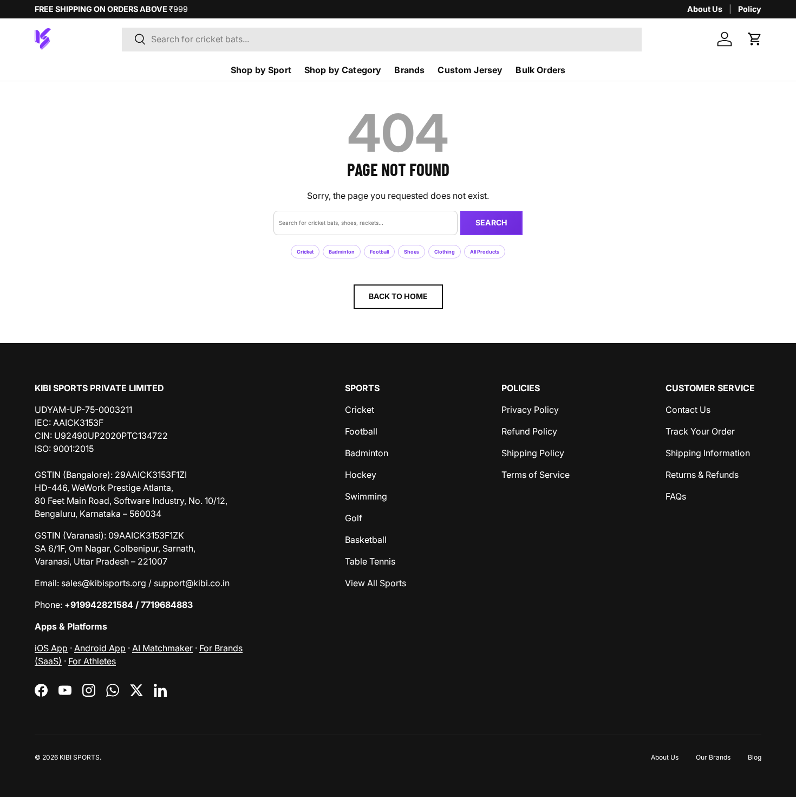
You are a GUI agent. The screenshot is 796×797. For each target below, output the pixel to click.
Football (379, 252)
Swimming (366, 496)
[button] (755, 39)
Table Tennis (370, 561)
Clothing (444, 252)
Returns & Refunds (702, 474)
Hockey (360, 474)
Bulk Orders (540, 69)
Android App (100, 648)
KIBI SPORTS (80, 757)
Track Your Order (700, 431)
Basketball (366, 539)
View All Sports (375, 583)
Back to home (398, 296)
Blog (754, 757)
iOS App (51, 648)
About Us (704, 9)
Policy (749, 9)
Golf (353, 518)
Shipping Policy (532, 453)
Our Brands (713, 757)
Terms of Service (535, 474)
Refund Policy (529, 431)
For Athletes (92, 661)
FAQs (675, 496)
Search (491, 222)
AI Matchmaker (162, 648)
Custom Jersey (470, 69)
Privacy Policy (530, 409)
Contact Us (687, 409)
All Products (484, 252)
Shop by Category (343, 69)
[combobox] (382, 39)
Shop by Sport (261, 69)
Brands (409, 69)
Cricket (305, 252)
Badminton (342, 252)
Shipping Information (707, 453)
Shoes (411, 252)
